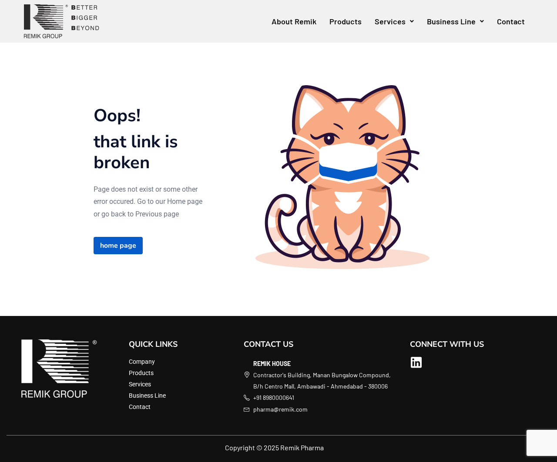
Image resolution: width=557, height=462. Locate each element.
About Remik (294, 21)
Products (345, 21)
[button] (394, 21)
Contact (511, 21)
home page (118, 245)
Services (390, 21)
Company (142, 361)
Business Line (451, 21)
